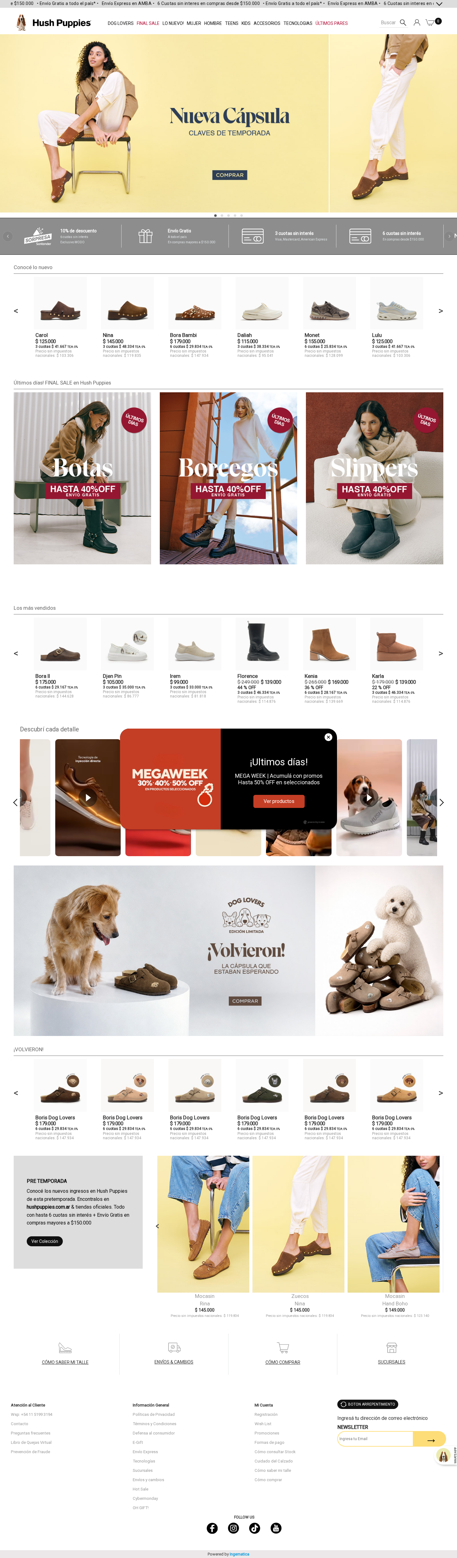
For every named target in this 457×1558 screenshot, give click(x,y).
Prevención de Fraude (30, 1451)
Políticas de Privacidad (154, 1414)
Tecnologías (144, 1461)
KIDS (246, 23)
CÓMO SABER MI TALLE (65, 1362)
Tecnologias (298, 23)
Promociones (267, 1433)
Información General (151, 1405)
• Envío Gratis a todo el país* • (32, 3)
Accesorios (267, 23)
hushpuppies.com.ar (48, 1207)
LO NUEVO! (173, 23)
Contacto (19, 1423)
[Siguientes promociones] (449, 236)
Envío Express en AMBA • (92, 3)
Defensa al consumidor (154, 1433)
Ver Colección (44, 1241)
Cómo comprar (268, 1479)
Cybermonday (145, 1498)
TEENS (231, 23)
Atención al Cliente (28, 1405)
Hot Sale (140, 1489)
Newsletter (352, 1427)
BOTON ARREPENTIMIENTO (371, 1404)
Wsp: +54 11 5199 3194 (31, 1414)
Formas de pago (269, 1442)
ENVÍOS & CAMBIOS (174, 1362)
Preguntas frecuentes (30, 1433)
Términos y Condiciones (154, 1423)
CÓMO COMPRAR (282, 1362)
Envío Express (145, 1451)
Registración (266, 1414)
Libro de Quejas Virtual (31, 1442)
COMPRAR (204, 1225)
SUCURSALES (391, 1362)
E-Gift (138, 1442)
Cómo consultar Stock (275, 1451)
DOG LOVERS (121, 23)
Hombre (213, 23)
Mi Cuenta (264, 1405)
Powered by (228, 1554)
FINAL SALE (148, 23)
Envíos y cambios (148, 1479)
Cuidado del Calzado (274, 1461)
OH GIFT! (141, 1507)
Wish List (263, 1423)
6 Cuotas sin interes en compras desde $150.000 (173, 3)
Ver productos (279, 801)
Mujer (194, 23)
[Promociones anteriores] (7, 236)
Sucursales (143, 1470)
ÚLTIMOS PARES (332, 23)
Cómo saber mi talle (273, 1470)
